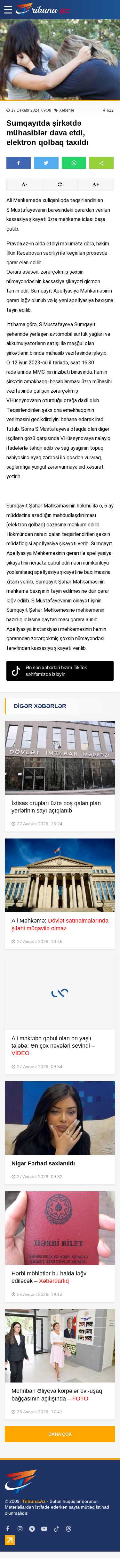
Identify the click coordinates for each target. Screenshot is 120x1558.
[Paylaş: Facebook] (18, 163)
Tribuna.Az (33, 1501)
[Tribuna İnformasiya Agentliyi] (43, 9)
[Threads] (68, 1529)
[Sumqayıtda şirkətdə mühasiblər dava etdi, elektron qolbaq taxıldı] (60, 59)
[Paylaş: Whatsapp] (74, 163)
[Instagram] (20, 1529)
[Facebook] (8, 1529)
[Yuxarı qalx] (102, 1540)
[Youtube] (44, 1529)
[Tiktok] (56, 1529)
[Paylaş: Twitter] (46, 163)
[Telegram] (32, 1529)
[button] (101, 163)
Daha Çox (60, 1434)
